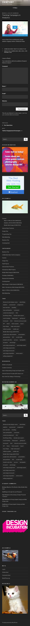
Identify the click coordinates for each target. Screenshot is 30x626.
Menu (15, 7)
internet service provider (20, 321)
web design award (21, 345)
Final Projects (5, 263)
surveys (16, 340)
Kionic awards (15, 323)
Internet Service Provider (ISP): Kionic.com (12, 373)
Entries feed (5, 572)
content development (8, 313)
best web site (6, 307)
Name (4, 86)
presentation (21, 334)
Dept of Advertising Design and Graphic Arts (13, 370)
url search (5, 342)
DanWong (16, 13)
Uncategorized (6, 243)
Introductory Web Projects (9, 269)
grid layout (22, 318)
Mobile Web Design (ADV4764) (11, 331)
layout (22, 323)
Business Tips (5, 240)
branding (14, 307)
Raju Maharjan (5, 494)
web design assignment (9, 345)
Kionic (8, 323)
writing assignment (8, 356)
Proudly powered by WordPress (9, 622)
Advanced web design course (10, 302)
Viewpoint (8, 2)
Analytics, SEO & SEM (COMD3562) (13, 223)
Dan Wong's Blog (7, 315)
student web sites (7, 340)
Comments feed (6, 575)
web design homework (8, 350)
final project (15, 318)
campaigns (14, 51)
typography (23, 340)
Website (4, 101)
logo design (6, 326)
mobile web (16, 329)
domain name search (19, 315)
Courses (4, 218)
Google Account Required (15, 492)
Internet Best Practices (8, 228)
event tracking (6, 318)
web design (12, 342)
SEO (13, 337)
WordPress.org (6, 578)
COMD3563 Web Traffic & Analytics (15, 48)
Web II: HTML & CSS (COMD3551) (12, 220)
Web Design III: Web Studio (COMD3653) (12, 284)
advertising (22, 302)
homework (5, 321)
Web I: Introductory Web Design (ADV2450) (13, 287)
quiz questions (6, 337)
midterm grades (7, 329)
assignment (20, 304)
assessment (12, 304)
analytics (7, 51)
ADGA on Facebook (7, 364)
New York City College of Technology (11, 376)
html (11, 321)
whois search (19, 353)
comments (16, 310)
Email (4, 93)
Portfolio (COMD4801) (7, 275)
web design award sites (9, 348)
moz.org (21, 51)
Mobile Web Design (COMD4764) (12, 225)
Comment (5, 66)
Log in (3, 569)
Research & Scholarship (8, 278)
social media (19, 337)
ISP (4, 323)
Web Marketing (6, 237)
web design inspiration (8, 353)
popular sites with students (9, 334)
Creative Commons (7, 367)
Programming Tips (6, 234)
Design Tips (5, 231)
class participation (7, 310)
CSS (17, 313)
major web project (15, 326)
